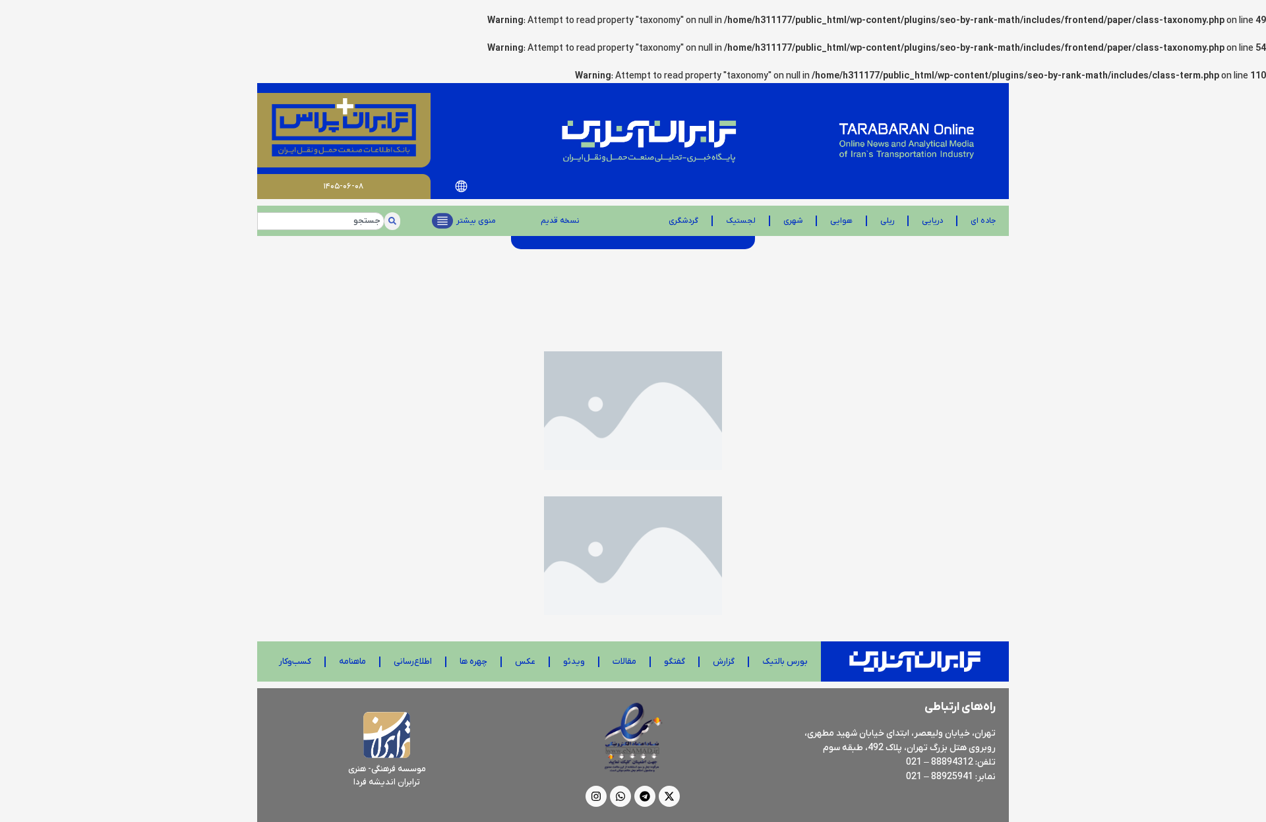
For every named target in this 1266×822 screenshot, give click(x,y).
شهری (792, 221)
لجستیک (741, 221)
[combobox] (320, 221)
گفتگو (674, 661)
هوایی (841, 221)
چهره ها (473, 661)
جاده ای (983, 221)
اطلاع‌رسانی (413, 661)
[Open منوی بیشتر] (442, 221)
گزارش (724, 661)
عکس (525, 661)
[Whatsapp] (620, 796)
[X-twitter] (669, 796)
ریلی (887, 221)
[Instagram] (596, 796)
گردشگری (683, 221)
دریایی (932, 221)
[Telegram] (644, 796)
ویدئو (574, 661)
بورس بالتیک (785, 661)
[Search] (392, 221)
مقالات (624, 661)
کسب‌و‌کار (295, 661)
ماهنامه (352, 661)
